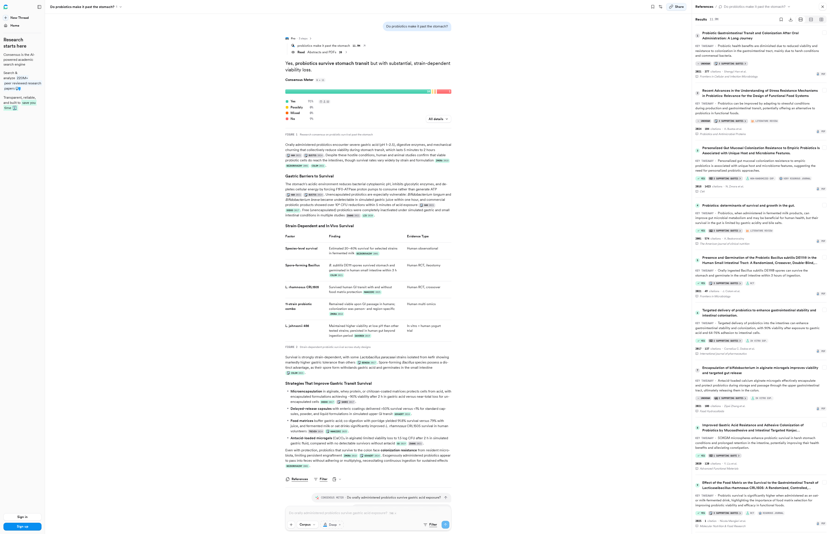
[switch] (332, 525)
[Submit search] (445, 525)
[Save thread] (653, 7)
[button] (417, 26)
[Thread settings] (660, 7)
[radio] (800, 19)
